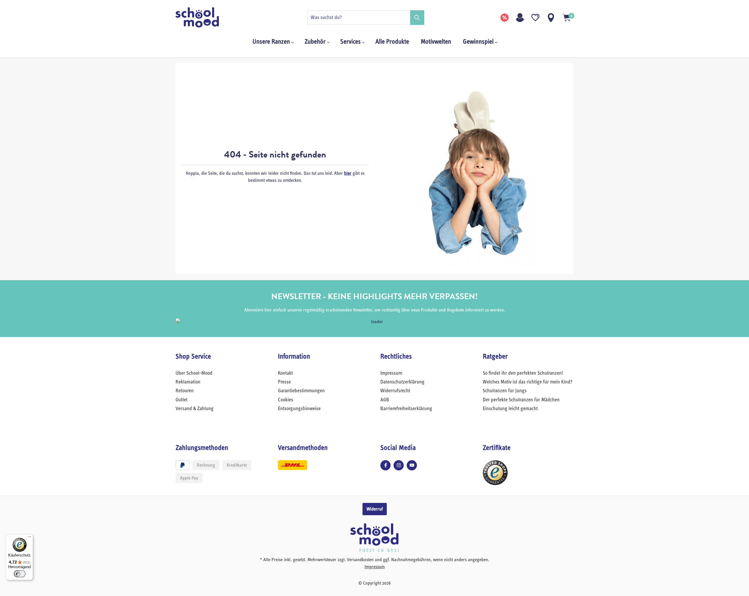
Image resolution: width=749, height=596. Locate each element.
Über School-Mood (194, 373)
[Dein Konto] (520, 17)
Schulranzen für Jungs (505, 390)
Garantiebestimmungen (301, 390)
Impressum (391, 373)
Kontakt (285, 373)
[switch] (19, 573)
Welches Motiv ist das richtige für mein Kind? (527, 382)
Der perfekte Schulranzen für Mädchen (521, 400)
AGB (384, 400)
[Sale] (504, 17)
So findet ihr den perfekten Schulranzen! (523, 373)
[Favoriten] (535, 17)
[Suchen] (417, 17)
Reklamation (188, 382)
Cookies (285, 400)
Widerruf (375, 509)
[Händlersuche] (551, 17)
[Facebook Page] (385, 465)
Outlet (182, 400)
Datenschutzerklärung (402, 382)
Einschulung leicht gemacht (510, 408)
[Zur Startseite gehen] (205, 17)
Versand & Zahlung (195, 408)
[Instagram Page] (399, 465)
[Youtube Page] (412, 465)
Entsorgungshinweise (299, 408)
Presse (284, 382)
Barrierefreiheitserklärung (406, 408)
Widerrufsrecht (395, 390)
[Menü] (29, 538)
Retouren (185, 390)
